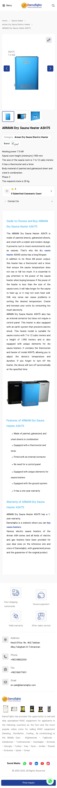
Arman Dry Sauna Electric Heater (16, 24)
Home (4, 21)
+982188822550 (19, 659)
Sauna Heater (17, 21)
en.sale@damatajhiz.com (23, 685)
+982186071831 (19, 672)
